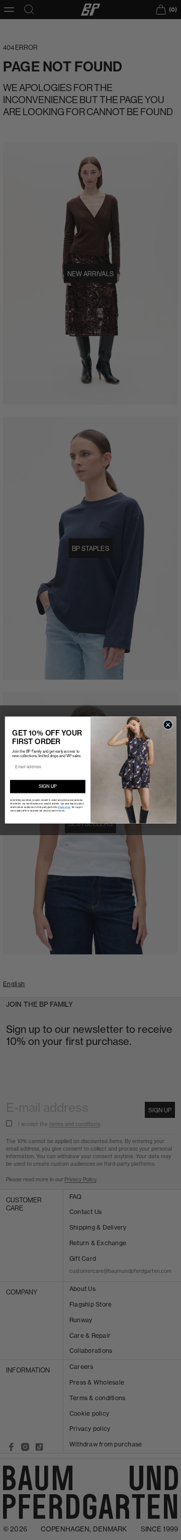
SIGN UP (48, 786)
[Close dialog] (167, 724)
